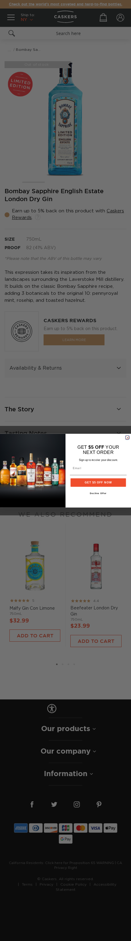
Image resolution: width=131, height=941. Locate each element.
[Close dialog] (127, 437)
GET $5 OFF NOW (98, 482)
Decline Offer (98, 493)
